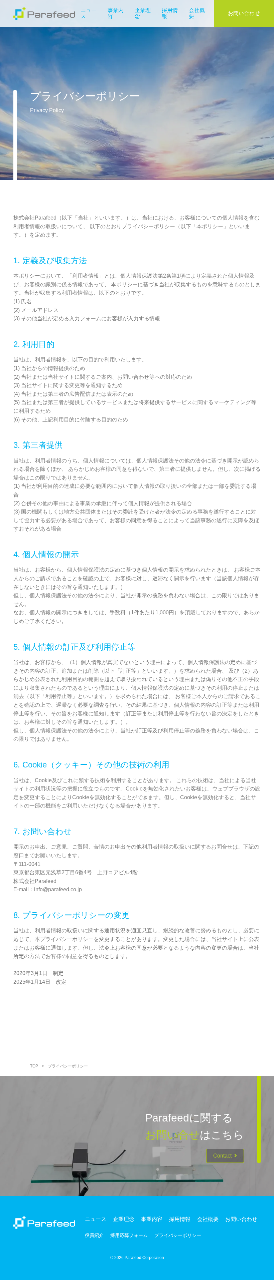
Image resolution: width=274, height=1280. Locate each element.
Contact (222, 1156)
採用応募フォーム (129, 1235)
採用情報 (179, 1219)
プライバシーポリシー (177, 1235)
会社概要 (208, 1219)
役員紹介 (94, 1235)
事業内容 (151, 1219)
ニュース (95, 1219)
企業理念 (123, 1219)
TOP (34, 1066)
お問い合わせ (244, 13)
